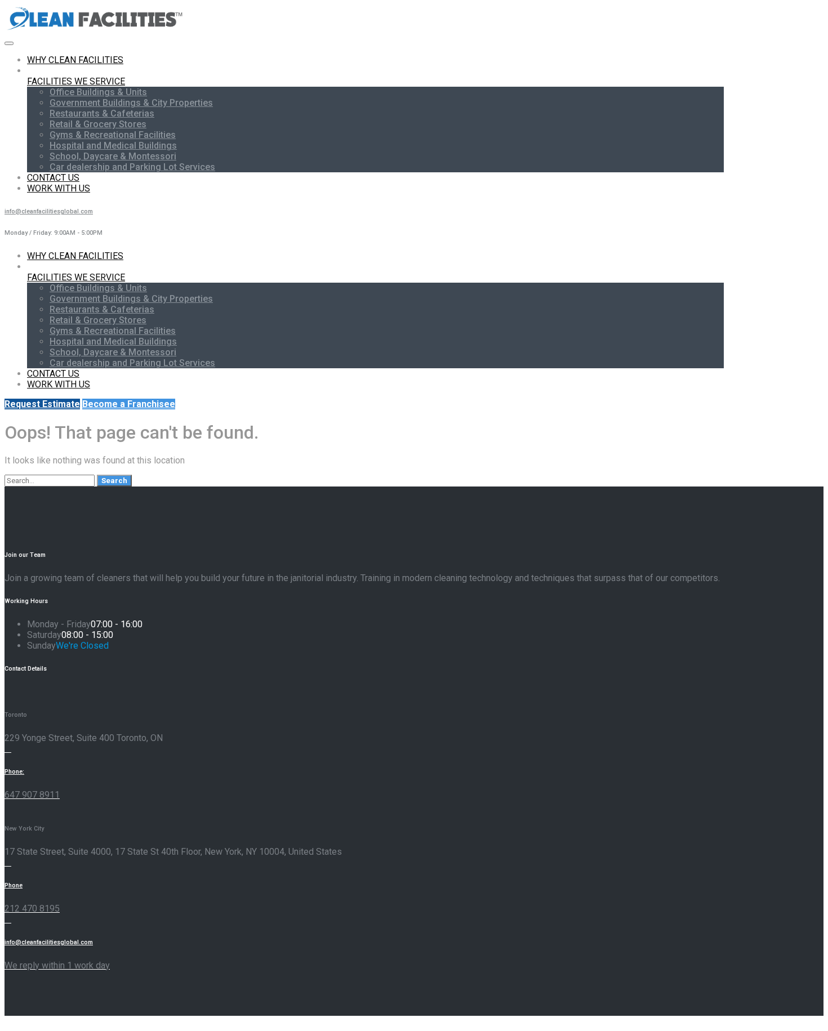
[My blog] (95, 29)
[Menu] (9, 43)
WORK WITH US (58, 188)
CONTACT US (53, 177)
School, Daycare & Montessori (113, 156)
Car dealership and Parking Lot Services (132, 167)
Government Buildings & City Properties (131, 102)
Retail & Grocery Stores (98, 124)
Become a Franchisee (128, 404)
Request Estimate (42, 404)
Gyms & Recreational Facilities (113, 135)
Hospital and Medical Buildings (113, 145)
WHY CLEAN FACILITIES (75, 60)
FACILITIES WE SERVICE (76, 81)
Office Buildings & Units (98, 92)
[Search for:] (51, 480)
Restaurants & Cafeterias (102, 113)
